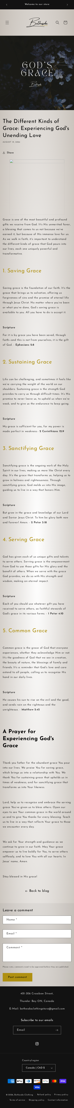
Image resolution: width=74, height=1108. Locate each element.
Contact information (58, 1100)
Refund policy (44, 1095)
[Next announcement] (67, 5)
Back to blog (39, 891)
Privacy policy (61, 1095)
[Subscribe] (57, 1030)
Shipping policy (37, 1100)
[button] (7, 23)
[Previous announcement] (7, 5)
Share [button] (10, 152)
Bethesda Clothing (23, 1095)
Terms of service (17, 1100)
